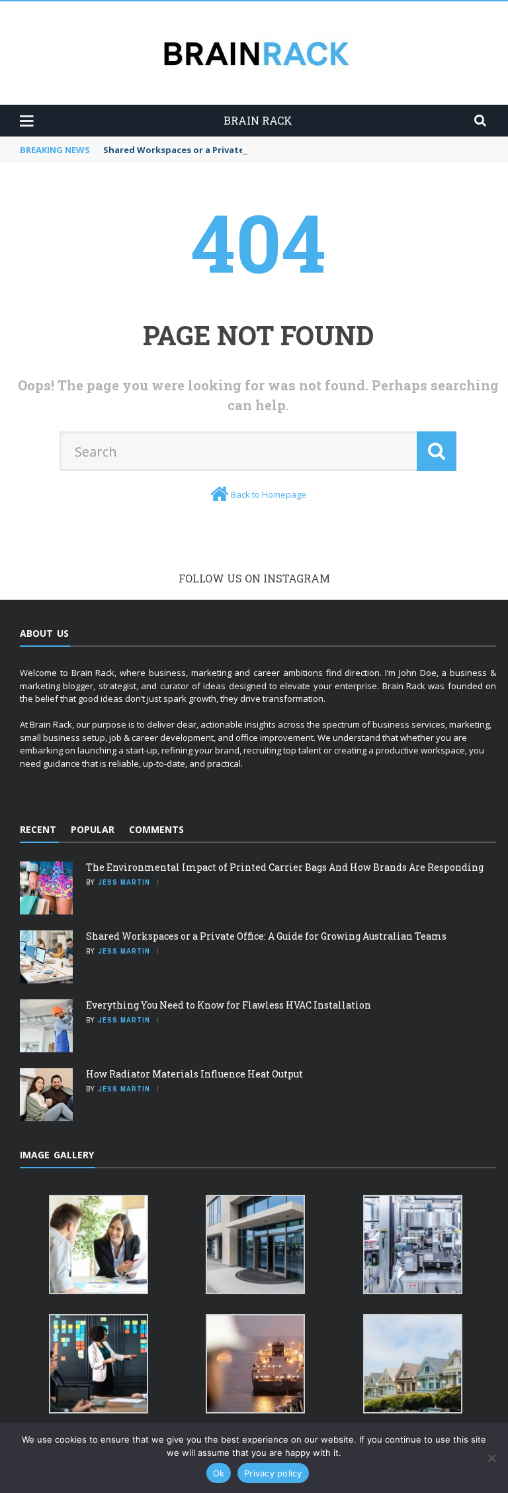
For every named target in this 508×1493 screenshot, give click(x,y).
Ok (219, 1473)
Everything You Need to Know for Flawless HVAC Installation (228, 1005)
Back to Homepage (268, 494)
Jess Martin (124, 882)
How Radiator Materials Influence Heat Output (194, 1074)
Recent (38, 829)
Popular (92, 829)
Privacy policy (273, 1473)
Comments (156, 829)
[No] (491, 1458)
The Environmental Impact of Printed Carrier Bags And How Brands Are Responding (285, 867)
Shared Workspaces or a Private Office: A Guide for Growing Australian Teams (266, 936)
